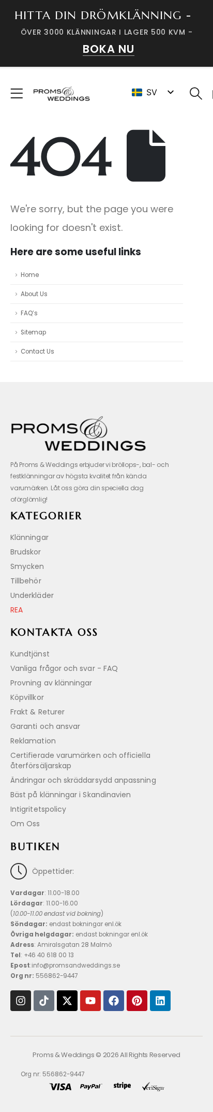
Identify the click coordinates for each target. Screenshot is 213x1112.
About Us (34, 294)
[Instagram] (20, 1000)
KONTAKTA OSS (54, 632)
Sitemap (33, 332)
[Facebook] (113, 1000)
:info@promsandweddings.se (65, 965)
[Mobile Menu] (19, 93)
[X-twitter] (67, 1000)
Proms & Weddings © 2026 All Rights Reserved (106, 1055)
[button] (196, 93)
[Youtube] (90, 1000)
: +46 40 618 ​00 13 (42, 955)
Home (30, 275)
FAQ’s (29, 313)
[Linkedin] (160, 1000)
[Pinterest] (137, 1000)
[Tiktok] (44, 1000)
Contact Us (37, 351)
